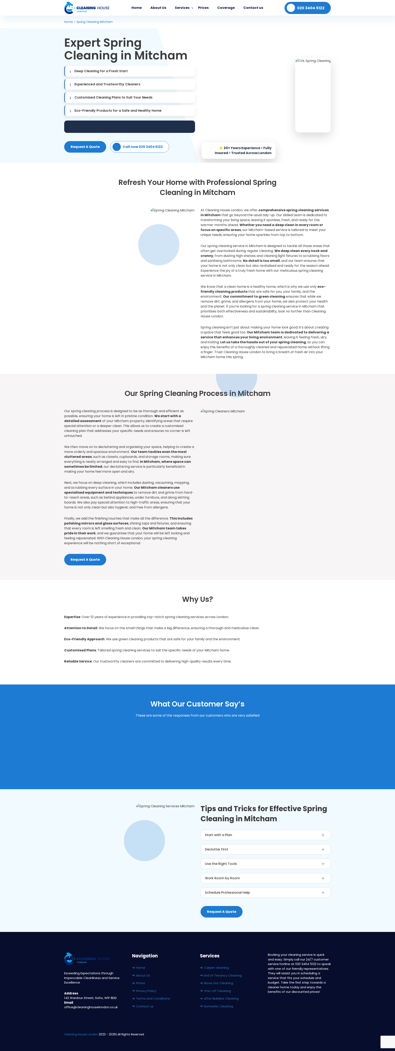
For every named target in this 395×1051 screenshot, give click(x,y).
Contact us (253, 7)
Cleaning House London (81, 1034)
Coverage (226, 7)
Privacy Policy (146, 991)
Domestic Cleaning (218, 1006)
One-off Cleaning (217, 991)
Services (182, 7)
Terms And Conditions (153, 998)
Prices (203, 7)
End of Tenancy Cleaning (223, 975)
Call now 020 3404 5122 (143, 146)
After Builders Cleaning (221, 998)
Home (136, 7)
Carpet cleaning (216, 967)
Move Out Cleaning (218, 983)
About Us (158, 7)
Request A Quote (85, 146)
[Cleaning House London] (87, 8)
